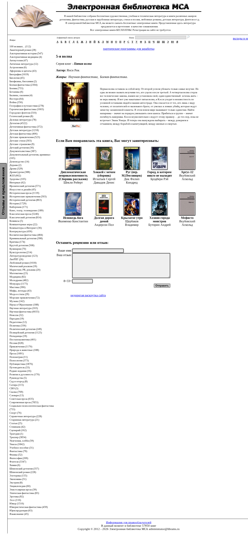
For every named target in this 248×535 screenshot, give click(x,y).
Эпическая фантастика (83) (24, 493)
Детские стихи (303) (20, 140)
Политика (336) (17, 325)
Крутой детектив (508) (21, 245)
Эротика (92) (16, 496)
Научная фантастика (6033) (24, 311)
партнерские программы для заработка (128, 48)
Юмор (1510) (16, 503)
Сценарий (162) (18, 430)
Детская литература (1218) (24, 130)
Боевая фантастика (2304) (23, 84)
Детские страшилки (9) (21, 144)
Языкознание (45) (18, 514)
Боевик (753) (16, 88)
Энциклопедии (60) (19, 486)
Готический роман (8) (21, 116)
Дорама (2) (15, 165)
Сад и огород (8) (18, 381)
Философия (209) (18, 458)
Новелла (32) (16, 315)
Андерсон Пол (104, 224)
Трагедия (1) (16, 433)
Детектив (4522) (18, 123)
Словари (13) (16, 395)
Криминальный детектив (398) (26, 238)
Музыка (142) (16, 301)
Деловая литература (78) (22, 119)
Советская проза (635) (21, 398)
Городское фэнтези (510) (22, 112)
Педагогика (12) (18, 322)
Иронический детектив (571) (25, 186)
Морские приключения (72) (24, 297)
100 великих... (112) (20, 46)
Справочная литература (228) (25, 416)
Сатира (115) (16, 384)
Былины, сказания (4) (20, 95)
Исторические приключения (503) (27, 196)
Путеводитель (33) (19, 367)
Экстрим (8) (15, 482)
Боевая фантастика (113, 77)
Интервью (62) (17, 182)
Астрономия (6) (18, 67)
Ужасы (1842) (16, 444)
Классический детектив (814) (25, 217)
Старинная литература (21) (24, 419)
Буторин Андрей (159, 224)
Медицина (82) (17, 276)
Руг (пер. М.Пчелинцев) (132, 173)
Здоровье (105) (17, 179)
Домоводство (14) (19, 161)
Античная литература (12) (23, 63)
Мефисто (187, 217)
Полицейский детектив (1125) (25, 332)
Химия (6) (14, 465)
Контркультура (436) (20, 231)
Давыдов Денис (104, 182)
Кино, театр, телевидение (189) (26, 210)
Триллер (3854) (17, 437)
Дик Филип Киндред (132, 180)
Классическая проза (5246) (24, 213)
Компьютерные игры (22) (23, 224)
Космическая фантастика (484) (26, 234)
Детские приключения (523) (24, 137)
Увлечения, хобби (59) (21, 440)
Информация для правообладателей (128, 522)
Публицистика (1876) (21, 363)
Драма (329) (16, 168)
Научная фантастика (83, 77)
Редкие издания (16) (20, 370)
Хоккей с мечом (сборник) (104, 173)
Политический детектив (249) (25, 329)
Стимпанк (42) (17, 426)
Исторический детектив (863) (25, 199)
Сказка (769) (16, 391)
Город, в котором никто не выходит (159, 173)
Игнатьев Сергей (104, 179)
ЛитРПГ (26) (16, 259)
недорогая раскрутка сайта (88, 295)
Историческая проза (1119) (24, 193)
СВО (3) (13, 388)
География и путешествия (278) (26, 105)
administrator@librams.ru (164, 529)
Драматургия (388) (19, 172)
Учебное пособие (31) (21, 447)
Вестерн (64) (16, 98)
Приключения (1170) (20, 346)
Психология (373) (19, 360)
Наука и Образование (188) (24, 304)
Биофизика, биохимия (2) (23, 81)
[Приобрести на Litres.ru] (78, 126)
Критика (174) (17, 241)
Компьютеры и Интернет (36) (25, 227)
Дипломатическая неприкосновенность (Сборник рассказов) (73, 175)
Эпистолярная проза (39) (23, 489)
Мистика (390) (17, 287)
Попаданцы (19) (18, 336)
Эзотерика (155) (18, 475)
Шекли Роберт (73, 182)
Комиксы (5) (16, 220)
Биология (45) (16, 77)
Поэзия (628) (16, 343)
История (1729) (17, 203)
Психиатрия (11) (18, 357)
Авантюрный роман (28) (22, 49)
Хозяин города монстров (159, 219)
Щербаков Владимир (132, 223)
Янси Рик (73, 70)
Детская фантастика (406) (23, 133)
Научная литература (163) (23, 308)
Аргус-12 (187, 172)
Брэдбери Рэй (159, 179)
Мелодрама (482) (18, 280)
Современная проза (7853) (23, 402)
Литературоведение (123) (23, 255)
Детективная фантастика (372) (25, 126)
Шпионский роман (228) (22, 472)
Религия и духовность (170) (24, 374)
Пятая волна (83, 63)
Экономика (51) (17, 479)
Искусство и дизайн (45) (22, 189)
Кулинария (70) (17, 248)
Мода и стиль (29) (19, 294)
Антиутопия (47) (18, 60)
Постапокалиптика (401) (22, 339)
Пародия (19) (16, 318)
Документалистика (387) (22, 151)
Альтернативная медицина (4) (25, 56)
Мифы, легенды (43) (20, 290)
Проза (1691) (16, 353)
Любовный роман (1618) (22, 262)
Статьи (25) (15, 423)
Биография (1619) (19, 74)
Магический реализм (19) (23, 266)
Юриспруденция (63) (20, 510)
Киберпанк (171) (18, 206)
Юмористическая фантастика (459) (28, 507)
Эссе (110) (15, 500)
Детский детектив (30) (21, 147)
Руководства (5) (18, 377)
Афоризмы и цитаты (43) (22, 70)
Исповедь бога (73, 217)
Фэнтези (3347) (17, 461)
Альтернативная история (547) (26, 53)
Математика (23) (18, 273)
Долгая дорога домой (104, 219)
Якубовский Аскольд (187, 177)
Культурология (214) (20, 252)
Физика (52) (15, 454)
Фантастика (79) (18, 451)
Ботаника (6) (16, 91)
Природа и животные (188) (24, 350)
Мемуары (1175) (18, 283)
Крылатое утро (132, 217)
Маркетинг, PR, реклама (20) (24, 269)
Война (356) (16, 102)
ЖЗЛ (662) (15, 175)
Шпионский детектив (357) (24, 468)
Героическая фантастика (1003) (26, 109)
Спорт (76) (15, 412)
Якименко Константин (73, 221)
